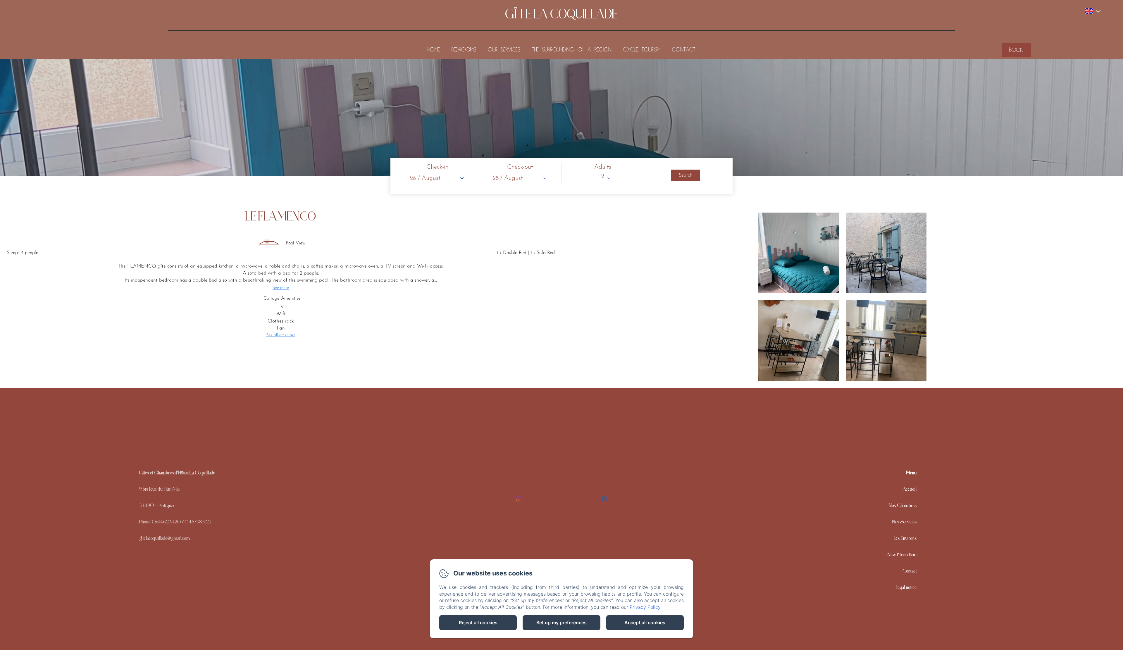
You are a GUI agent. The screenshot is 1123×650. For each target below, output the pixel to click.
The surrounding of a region (572, 49)
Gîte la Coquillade (561, 17)
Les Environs (905, 539)
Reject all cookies (478, 622)
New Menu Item (902, 555)
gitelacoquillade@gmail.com (164, 539)
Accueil (909, 490)
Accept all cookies (644, 622)
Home (434, 49)
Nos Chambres (903, 506)
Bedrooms (464, 49)
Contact (683, 49)
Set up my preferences (561, 622)
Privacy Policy (645, 607)
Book (1016, 50)
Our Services (504, 49)
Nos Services (904, 523)
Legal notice (906, 588)
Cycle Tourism (641, 49)
